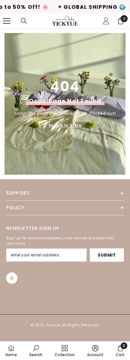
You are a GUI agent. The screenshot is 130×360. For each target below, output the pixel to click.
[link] (36, 350)
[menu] (6, 21)
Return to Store (65, 125)
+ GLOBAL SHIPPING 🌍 (80, 7)
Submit (107, 255)
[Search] (24, 21)
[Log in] (106, 21)
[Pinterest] (12, 278)
